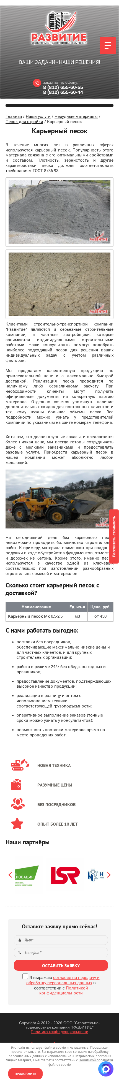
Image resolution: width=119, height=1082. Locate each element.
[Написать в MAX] (105, 1068)
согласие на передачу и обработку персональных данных (63, 980)
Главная (14, 116)
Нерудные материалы (76, 116)
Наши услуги (38, 116)
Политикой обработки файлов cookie (80, 1062)
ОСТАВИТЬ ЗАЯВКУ (61, 965)
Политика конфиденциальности (59, 1031)
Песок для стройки (24, 121)
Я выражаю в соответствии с (63, 985)
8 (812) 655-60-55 (63, 87)
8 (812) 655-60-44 (63, 92)
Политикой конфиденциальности (63, 991)
